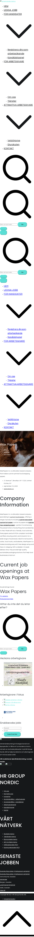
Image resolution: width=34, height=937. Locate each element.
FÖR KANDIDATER (13, 294)
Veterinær (3, 879)
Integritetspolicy (9, 899)
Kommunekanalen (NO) (12, 847)
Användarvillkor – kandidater (14, 802)
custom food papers (17, 517)
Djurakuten (13, 144)
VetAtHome (14, 140)
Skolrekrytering (9, 834)
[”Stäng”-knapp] (3, 280)
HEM (6, 6)
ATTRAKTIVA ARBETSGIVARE (18, 384)
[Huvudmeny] (3, 232)
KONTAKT (9, 148)
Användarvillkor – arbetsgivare (14, 799)
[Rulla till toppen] (17, 935)
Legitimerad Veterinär (7, 885)
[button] (19, 45)
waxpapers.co (9, 489)
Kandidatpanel (16, 57)
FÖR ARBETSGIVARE (14, 341)
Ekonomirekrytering (10, 839)
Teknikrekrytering (10, 836)
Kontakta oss (8, 794)
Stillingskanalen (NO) (11, 845)
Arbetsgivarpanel (10, 805)
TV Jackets (4, 596)
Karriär (6, 810)
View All (2, 890)
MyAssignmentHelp (6, 599)
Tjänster (12, 101)
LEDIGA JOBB (10, 10)
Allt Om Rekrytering (10, 842)
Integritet (7, 796)
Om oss (12, 97)
